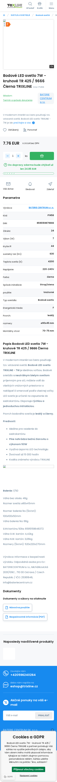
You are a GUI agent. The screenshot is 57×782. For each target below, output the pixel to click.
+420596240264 (23, 675)
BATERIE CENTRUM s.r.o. (46, 98)
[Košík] (40, 6)
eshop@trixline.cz (24, 686)
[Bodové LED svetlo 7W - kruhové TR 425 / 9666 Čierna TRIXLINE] (9, 654)
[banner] (14, 6)
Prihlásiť (43, 715)
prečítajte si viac (22, 122)
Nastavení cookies (28, 775)
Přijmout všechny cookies (28, 769)
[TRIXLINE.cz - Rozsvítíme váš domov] (4, 15)
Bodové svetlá (43, 15)
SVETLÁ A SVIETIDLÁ (20, 15)
